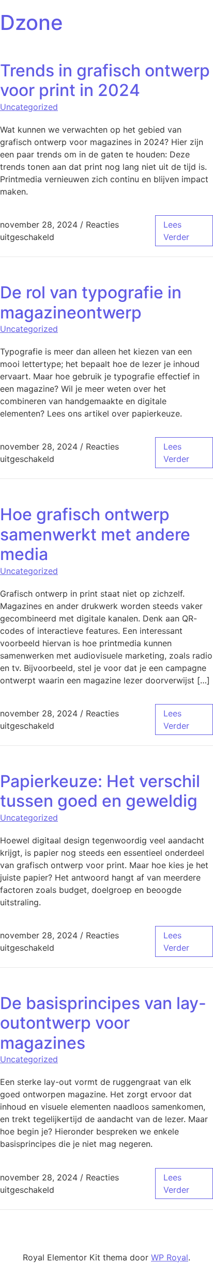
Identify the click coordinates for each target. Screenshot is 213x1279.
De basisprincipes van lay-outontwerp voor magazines (103, 1023)
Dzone (31, 22)
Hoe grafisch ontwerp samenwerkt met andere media (95, 534)
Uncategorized (29, 107)
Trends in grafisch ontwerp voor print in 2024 (105, 80)
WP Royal (169, 1257)
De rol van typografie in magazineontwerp (90, 302)
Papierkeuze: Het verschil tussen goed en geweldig (100, 791)
